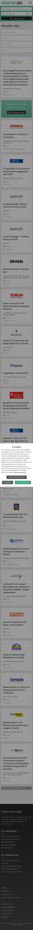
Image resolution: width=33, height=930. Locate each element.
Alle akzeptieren (23, 482)
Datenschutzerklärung (20, 472)
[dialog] (16, 465)
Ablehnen (7, 482)
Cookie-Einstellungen (17, 477)
